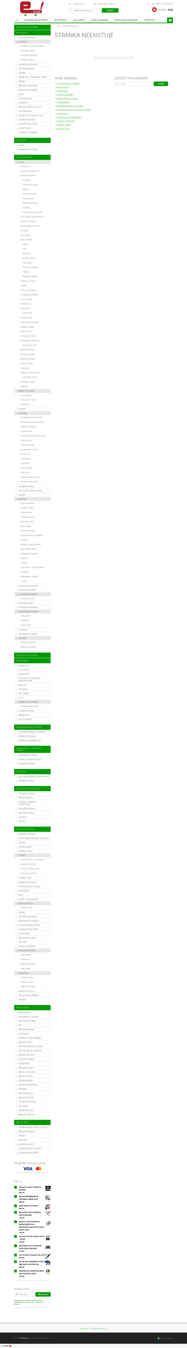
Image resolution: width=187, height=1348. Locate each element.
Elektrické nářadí (28, 175)
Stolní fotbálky (26, 1059)
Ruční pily (25, 472)
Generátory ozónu (28, 149)
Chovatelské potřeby (36, 20)
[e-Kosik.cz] (30, 8)
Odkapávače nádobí (29, 576)
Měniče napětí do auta (30, 107)
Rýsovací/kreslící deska (30, 1046)
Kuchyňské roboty (28, 594)
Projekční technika (28, 702)
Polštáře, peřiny (27, 517)
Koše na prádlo (27, 503)
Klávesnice (24, 665)
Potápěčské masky (27, 916)
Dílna (21, 162)
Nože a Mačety (25, 903)
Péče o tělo (22, 1122)
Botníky (24, 539)
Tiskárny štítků (26, 711)
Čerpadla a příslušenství (31, 417)
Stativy (21, 821)
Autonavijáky (25, 111)
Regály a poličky (26, 1072)
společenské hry (27, 1101)
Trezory (24, 581)
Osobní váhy (24, 878)
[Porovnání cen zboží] (6, 1345)
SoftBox (22, 817)
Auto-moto (60, 20)
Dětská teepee (25, 1076)
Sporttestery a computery (32, 859)
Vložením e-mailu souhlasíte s (29, 1302)
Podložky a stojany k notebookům (29, 679)
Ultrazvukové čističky (29, 1148)
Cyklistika (23, 973)
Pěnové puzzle (26, 1067)
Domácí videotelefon (29, 759)
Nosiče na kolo (26, 991)
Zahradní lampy (27, 445)
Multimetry (25, 404)
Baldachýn (24, 1012)
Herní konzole (26, 1110)
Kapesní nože (27, 907)
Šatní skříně (26, 526)
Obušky (22, 999)
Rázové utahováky (27, 85)
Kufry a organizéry (28, 899)
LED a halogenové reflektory (33, 776)
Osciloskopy (26, 395)
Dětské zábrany (26, 1029)
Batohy (22, 842)
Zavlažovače (26, 458)
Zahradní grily (26, 603)
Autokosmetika (26, 68)
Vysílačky (23, 689)
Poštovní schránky (28, 607)
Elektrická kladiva (30, 203)
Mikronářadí (28, 198)
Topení (21, 409)
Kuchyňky (23, 1106)
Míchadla (25, 230)
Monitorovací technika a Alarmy (29, 749)
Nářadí (21, 81)
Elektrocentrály (27, 349)
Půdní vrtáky (26, 440)
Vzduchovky (26, 954)
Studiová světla (26, 793)
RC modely (23, 1033)
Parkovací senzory (28, 132)
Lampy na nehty (26, 1144)
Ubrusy (24, 562)
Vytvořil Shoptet (166, 1338)
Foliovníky (25, 463)
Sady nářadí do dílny (29, 322)
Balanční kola (25, 1093)
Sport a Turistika (25, 829)
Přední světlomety (28, 90)
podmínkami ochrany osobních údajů (29, 1303)
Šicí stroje (23, 693)
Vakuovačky (26, 615)
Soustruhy (25, 368)
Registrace (168, 4)
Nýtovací (26, 271)
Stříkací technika (27, 736)
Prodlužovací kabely (29, 294)
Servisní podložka (30, 267)
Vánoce (22, 638)
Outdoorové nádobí (29, 886)
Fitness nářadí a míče (30, 868)
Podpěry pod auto (27, 124)
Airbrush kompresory (29, 740)
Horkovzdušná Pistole (30, 226)
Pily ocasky (25, 235)
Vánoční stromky (28, 642)
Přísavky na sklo (30, 345)
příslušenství (25, 797)
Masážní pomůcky (28, 864)
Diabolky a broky (28, 964)
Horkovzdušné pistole (32, 212)
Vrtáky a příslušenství (30, 171)
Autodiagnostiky (27, 37)
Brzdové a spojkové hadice (32, 46)
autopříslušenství (28, 64)
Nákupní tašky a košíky (31, 544)
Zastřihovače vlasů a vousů (33, 1127)
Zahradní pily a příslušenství (33, 435)
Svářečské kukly (30, 193)
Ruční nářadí (26, 239)
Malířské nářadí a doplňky (32, 732)
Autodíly (23, 41)
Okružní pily (26, 303)
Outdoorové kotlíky (29, 925)
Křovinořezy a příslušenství (32, 422)
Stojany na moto (27, 119)
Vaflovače (25, 620)
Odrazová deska (26, 808)
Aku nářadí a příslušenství (32, 216)
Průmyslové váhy (28, 336)
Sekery (21, 494)
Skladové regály (27, 326)
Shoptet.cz (84, 1329)
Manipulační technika (30, 340)
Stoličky (24, 558)
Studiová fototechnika (28, 788)
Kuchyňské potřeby (28, 611)
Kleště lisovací (29, 258)
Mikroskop (24, 674)
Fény (20, 895)
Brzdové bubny (27, 59)
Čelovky (22, 942)
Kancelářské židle (28, 549)
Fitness (22, 855)
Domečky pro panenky (29, 1038)
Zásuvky (22, 685)
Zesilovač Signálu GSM (30, 490)
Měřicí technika (26, 391)
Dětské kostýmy (26, 1055)
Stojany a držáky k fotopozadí (27, 803)
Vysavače (23, 102)
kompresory (26, 166)
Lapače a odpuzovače (30, 477)
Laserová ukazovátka (30, 706)
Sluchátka (23, 669)
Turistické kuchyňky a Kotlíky (33, 838)
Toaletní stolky (27, 507)
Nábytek (22, 499)
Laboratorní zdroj (28, 399)
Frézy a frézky (27, 299)
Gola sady (27, 262)
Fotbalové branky (27, 1084)
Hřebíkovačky (26, 317)
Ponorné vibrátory (28, 290)
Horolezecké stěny (28, 929)
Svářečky (27, 180)
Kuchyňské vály (27, 598)
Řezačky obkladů (30, 276)
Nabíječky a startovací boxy (32, 77)
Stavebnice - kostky (28, 1016)
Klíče (21, 94)
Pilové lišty (27, 313)
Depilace (22, 1140)
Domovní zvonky (27, 590)
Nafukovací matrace (29, 553)
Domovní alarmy (26, 763)
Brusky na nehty (26, 1131)
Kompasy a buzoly (27, 882)
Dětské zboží (22, 1007)
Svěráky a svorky (28, 281)
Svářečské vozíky (30, 184)
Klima (21, 145)
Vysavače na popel (27, 634)
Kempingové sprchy (28, 921)
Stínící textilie (27, 468)
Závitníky (27, 253)
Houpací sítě (26, 512)
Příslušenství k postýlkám (32, 535)
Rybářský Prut (25, 851)
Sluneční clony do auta (31, 115)
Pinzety (22, 1135)
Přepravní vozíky (28, 381)
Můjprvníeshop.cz (99, 1329)
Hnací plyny (26, 968)
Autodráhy (24, 1063)
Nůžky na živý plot (28, 426)
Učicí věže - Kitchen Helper (33, 567)
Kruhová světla (26, 813)
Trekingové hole (27, 937)
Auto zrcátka (25, 98)
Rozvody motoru (28, 50)
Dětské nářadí (25, 1080)
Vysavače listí (26, 431)
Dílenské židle (27, 363)
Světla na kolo (27, 982)
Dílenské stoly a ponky (31, 372)
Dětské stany (25, 1042)
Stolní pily (25, 308)
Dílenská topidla (28, 354)
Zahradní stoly (27, 521)
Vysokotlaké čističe (29, 449)
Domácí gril (26, 625)
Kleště (25, 244)
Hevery (21, 73)
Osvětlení (149, 20)
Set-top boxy (25, 719)
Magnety (24, 386)
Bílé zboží (79, 20)
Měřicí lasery (26, 331)
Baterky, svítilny (26, 834)
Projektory (24, 715)
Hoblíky (24, 285)
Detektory (23, 890)
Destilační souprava (126, 20)
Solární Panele (26, 486)
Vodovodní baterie (28, 585)
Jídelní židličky (26, 1097)
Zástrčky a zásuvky (29, 55)
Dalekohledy (25, 846)
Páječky (26, 189)
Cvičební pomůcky (29, 873)
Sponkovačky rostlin (29, 481)
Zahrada (22, 413)
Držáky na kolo (27, 977)
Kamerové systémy (27, 755)
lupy (20, 697)
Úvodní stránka (17, 20)
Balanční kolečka (28, 986)
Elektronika (22, 660)
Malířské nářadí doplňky (29, 727)
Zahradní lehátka (28, 530)
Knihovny (25, 572)
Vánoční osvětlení (28, 647)
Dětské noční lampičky (30, 1050)
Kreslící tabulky (26, 1114)
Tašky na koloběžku (28, 995)
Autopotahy (24, 128)
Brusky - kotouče (28, 221)
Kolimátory (25, 959)
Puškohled (24, 933)
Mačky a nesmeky (27, 946)
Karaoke (22, 1089)
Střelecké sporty (27, 950)
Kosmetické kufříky (28, 1152)
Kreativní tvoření (27, 1021)
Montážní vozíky (30, 377)
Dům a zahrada (99, 20)
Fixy (20, 1025)
